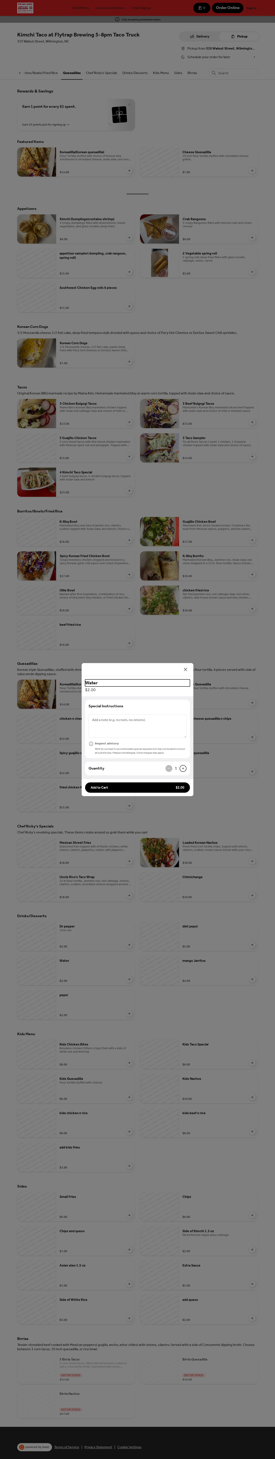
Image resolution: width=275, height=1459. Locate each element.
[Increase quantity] (183, 768)
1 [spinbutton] (176, 768)
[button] (137, 787)
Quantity (96, 768)
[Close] (185, 669)
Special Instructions (106, 706)
